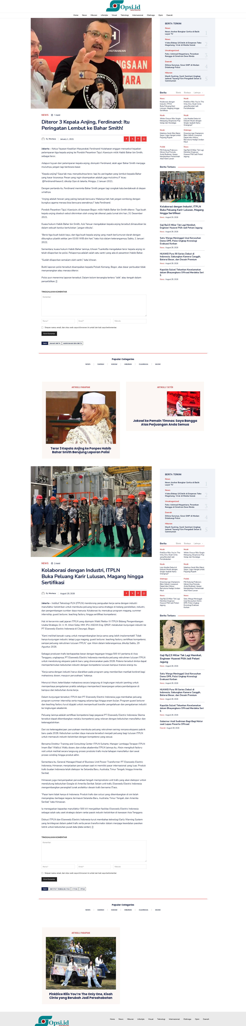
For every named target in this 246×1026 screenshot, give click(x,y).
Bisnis (178, 92)
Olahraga (187, 130)
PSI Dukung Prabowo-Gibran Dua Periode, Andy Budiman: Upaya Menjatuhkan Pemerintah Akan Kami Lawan (170, 154)
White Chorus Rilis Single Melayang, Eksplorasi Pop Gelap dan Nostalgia (170, 120)
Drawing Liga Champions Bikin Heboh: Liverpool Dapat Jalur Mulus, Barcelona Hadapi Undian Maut (194, 137)
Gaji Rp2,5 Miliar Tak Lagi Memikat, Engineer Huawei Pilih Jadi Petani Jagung (194, 153)
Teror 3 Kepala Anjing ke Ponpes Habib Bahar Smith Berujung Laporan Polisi (81, 450)
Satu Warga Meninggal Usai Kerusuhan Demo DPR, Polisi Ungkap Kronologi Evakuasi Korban (180, 241)
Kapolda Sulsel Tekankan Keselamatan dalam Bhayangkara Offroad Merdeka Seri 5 (182, 272)
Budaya (187, 92)
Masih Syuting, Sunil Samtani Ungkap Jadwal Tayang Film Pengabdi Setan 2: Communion (183, 78)
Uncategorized (172, 50)
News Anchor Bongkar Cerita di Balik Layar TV (182, 32)
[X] (132, 139)
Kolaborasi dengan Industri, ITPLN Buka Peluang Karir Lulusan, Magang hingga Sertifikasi (169, 106)
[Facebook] (126, 139)
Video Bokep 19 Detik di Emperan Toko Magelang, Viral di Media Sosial (183, 44)
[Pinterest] (138, 139)
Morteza (52, 139)
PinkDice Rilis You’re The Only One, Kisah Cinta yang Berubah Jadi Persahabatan (194, 105)
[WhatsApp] (144, 139)
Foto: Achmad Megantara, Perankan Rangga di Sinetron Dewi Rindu (182, 55)
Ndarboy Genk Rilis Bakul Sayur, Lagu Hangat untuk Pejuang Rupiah (170, 135)
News (45, 115)
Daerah (168, 62)
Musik (186, 99)
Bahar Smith (55, 343)
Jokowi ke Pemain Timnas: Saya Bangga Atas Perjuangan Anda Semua (165, 422)
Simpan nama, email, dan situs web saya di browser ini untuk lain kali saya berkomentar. (81, 327)
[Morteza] (44, 139)
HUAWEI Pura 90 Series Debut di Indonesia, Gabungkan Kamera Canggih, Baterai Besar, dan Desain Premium (180, 256)
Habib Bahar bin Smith (72, 343)
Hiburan (168, 73)
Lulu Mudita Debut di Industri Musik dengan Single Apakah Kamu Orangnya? (192, 121)
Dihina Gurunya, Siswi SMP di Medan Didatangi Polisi (182, 66)
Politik (162, 147)
